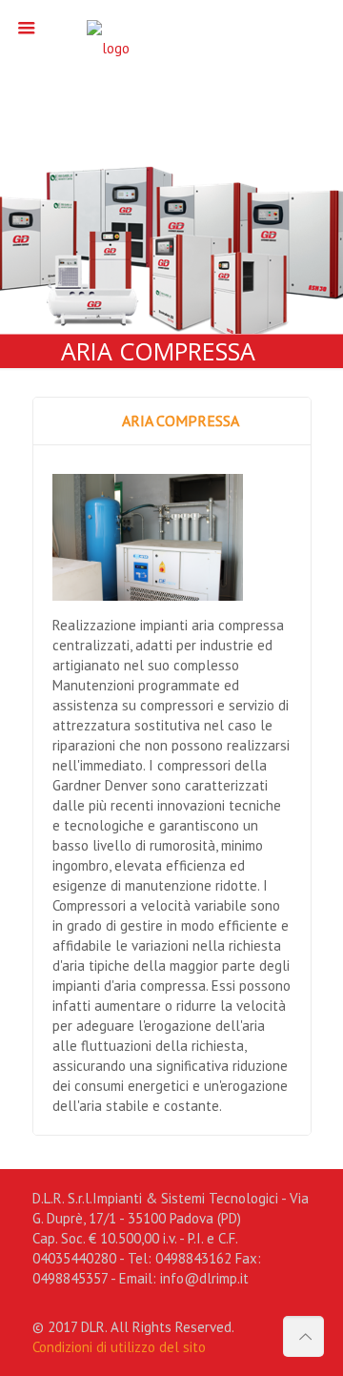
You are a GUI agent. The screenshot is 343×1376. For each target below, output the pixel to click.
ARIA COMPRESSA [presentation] (180, 420)
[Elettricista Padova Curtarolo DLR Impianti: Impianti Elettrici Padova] (172, 52)
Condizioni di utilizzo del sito (119, 1347)
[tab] (172, 421)
